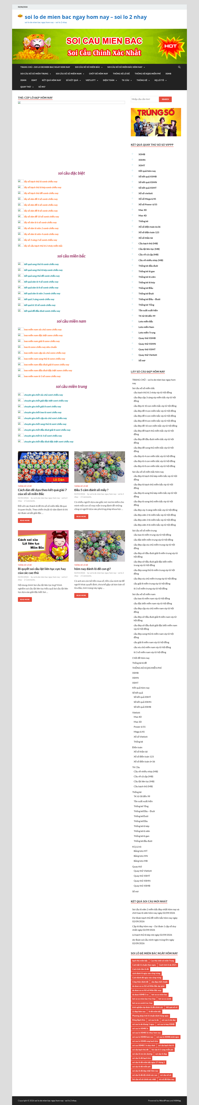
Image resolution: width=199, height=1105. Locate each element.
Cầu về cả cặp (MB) (149, 254)
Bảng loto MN (141, 855)
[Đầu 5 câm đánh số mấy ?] (99, 468)
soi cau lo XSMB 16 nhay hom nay (146, 1033)
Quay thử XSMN (147, 343)
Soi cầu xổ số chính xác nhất (144, 1079)
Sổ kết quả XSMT (148, 187)
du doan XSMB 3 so (140, 994)
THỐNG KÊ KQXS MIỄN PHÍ (148, 73)
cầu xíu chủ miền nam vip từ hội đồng (152, 647)
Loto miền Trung (147, 332)
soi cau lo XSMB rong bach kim (145, 1041)
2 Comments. (29, 501)
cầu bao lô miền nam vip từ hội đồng (152, 598)
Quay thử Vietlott (148, 354)
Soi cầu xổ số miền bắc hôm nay (124, 67)
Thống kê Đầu (146, 288)
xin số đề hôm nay (166, 1079)
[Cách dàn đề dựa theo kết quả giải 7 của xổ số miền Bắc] (43, 468)
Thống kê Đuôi (146, 293)
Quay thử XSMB (147, 338)
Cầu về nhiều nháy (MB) (151, 260)
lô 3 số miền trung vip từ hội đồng (150, 588)
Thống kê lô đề (121, 73)
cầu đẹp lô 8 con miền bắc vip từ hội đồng (154, 466)
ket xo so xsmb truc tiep (142, 1003)
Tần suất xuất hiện (148, 310)
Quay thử (25, 87)
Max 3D (143, 209)
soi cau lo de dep (169, 1020)
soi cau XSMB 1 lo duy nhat (143, 1045)
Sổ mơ (41, 87)
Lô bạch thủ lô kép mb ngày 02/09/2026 (152, 934)
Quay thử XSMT (147, 349)
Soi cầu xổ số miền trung (34, 73)
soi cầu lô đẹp (161, 1054)
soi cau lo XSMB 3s (140, 1028)
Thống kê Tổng (146, 304)
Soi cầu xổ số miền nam (69, 73)
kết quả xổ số (171, 1007)
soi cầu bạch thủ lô (166, 1045)
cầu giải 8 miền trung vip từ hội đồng (152, 583)
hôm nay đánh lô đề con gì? (92, 569)
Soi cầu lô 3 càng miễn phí (162, 1049)
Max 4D (143, 215)
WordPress (164, 1100)
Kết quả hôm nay (51, 80)
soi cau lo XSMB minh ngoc (167, 1037)
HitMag (177, 1100)
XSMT (34, 80)
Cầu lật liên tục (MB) (149, 249)
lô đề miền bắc (155, 1011)
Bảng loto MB (141, 860)
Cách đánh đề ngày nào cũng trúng (146, 977)
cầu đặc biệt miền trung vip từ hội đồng (153, 539)
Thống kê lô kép (147, 282)
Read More (24, 519)
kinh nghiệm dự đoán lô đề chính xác (147, 1007)
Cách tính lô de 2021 (168, 965)
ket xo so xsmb (165, 999)
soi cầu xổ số (165, 1075)
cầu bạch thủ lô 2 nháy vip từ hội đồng (153, 392)
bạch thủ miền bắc (140, 960)
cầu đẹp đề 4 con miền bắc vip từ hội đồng (155, 410)
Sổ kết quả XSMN (148, 182)
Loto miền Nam (146, 327)
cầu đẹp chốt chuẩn (159, 982)
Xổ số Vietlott (141, 736)
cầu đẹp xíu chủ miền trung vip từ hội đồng (155, 578)
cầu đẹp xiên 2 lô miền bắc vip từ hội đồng (155, 514)
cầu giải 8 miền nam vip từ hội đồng (151, 642)
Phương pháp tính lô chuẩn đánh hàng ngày (150, 1016)
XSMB (168, 73)
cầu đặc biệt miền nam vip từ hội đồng (153, 603)
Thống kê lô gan (147, 271)
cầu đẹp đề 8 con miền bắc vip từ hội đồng (155, 420)
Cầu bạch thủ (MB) (148, 243)
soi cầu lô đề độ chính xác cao (144, 1075)
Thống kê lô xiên (147, 276)
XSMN (23, 80)
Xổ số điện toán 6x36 (149, 226)
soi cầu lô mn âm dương (142, 1054)
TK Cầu (125, 80)
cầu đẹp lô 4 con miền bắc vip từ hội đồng (154, 456)
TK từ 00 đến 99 (147, 315)
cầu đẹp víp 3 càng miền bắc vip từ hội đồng (155, 509)
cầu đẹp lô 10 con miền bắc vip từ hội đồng (155, 405)
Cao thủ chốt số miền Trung (162, 960)
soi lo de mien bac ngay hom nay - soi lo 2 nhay (55, 1100)
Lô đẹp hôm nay (139, 1011)
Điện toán (108, 80)
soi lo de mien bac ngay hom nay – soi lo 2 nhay (86, 16)
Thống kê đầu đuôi (148, 265)
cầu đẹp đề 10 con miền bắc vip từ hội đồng (155, 425)
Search (165, 99)
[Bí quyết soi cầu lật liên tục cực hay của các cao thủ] (43, 547)
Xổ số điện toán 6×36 (144, 761)
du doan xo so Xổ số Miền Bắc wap (146, 990)
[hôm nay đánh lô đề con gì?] (99, 547)
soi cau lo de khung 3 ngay (143, 1024)
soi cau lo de (153, 1020)
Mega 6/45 (139, 731)
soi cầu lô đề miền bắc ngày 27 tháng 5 (148, 1062)
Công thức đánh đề (140, 982)
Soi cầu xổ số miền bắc (87, 67)
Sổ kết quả (72, 80)
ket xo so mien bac (159, 994)
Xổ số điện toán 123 (149, 232)
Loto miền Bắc (146, 321)
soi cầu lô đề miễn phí (141, 1066)
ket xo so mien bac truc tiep (143, 999)
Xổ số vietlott (146, 193)
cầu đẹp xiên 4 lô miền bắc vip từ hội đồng (155, 524)
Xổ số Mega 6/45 (147, 198)
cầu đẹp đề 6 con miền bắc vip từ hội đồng (155, 415)
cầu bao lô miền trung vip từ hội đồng (152, 534)
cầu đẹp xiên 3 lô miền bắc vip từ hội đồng (155, 519)
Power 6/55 (140, 726)
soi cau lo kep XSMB (165, 1024)
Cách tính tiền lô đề (140, 969)
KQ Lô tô (159, 80)
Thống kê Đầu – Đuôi (149, 299)
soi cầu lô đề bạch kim (141, 1058)
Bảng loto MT (140, 850)
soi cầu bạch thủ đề (140, 1049)
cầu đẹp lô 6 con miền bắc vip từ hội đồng (154, 461)
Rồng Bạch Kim (138, 1020)
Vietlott (91, 80)
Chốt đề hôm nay (98, 73)
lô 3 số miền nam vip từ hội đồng (150, 652)
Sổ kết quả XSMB (148, 176)
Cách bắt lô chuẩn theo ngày (144, 965)
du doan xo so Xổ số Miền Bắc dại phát (148, 986)
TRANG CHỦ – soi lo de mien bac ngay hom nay (45, 67)
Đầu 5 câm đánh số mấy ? (91, 490)
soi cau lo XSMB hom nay (142, 1037)
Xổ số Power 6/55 (148, 204)
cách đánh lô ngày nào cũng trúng (146, 973)
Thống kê (142, 80)
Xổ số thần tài (146, 237)
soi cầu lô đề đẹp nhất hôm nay (145, 1071)
